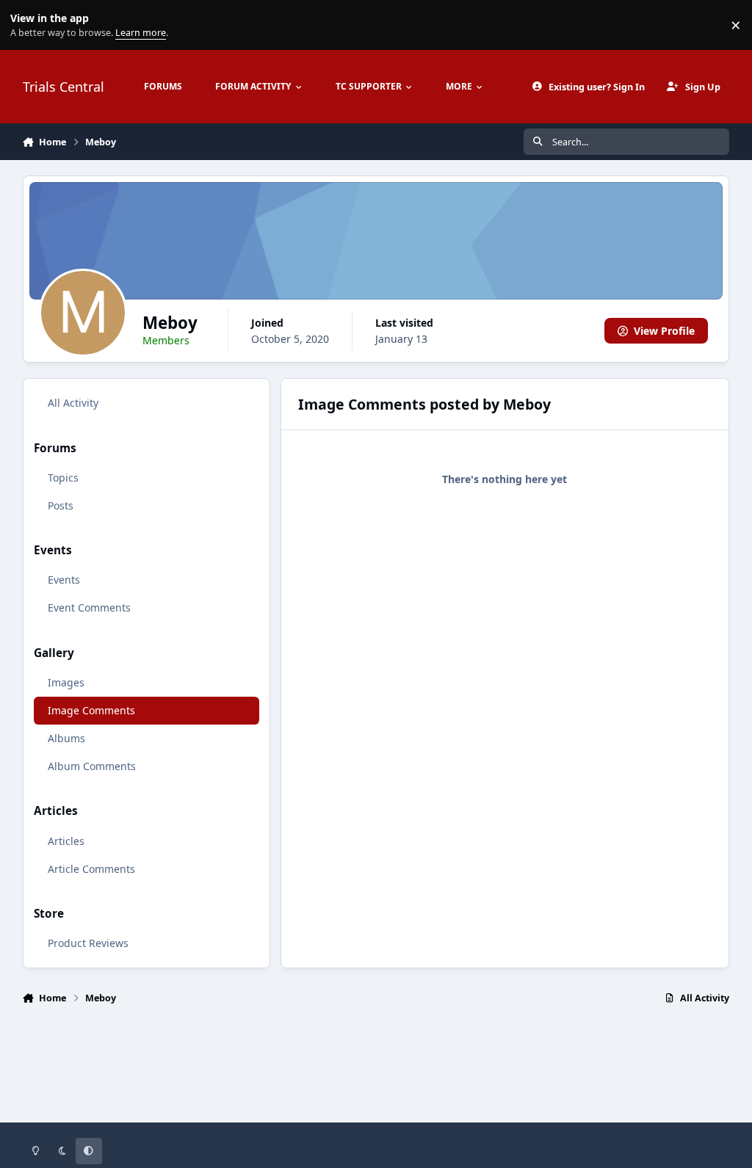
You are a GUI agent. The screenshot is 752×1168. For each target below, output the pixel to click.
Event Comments (89, 607)
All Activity (73, 403)
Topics (63, 478)
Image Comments (91, 710)
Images (66, 682)
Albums (66, 738)
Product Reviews (88, 943)
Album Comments (92, 766)
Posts (60, 505)
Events (64, 580)
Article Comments (91, 869)
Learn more (28, 25)
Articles (66, 841)
